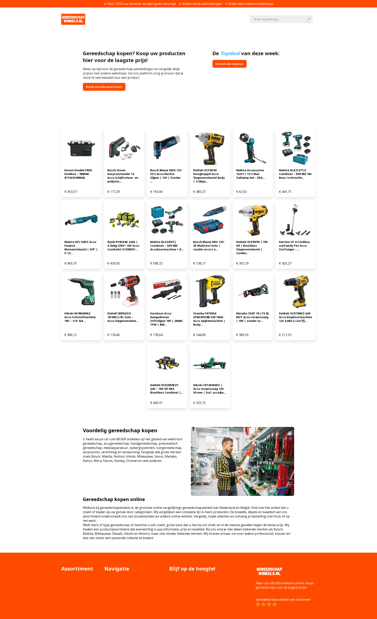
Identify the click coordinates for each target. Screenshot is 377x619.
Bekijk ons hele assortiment (104, 87)
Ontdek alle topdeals (229, 64)
